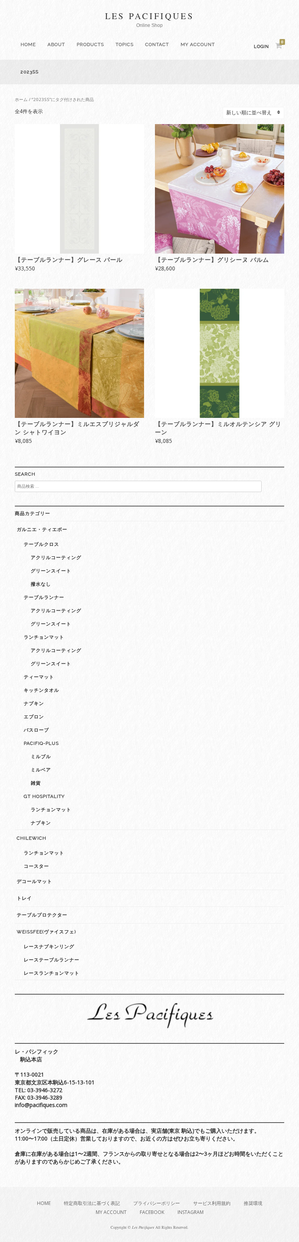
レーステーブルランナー (51, 960)
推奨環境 (253, 1203)
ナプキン (34, 703)
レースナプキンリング (49, 946)
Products (90, 44)
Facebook (152, 1212)
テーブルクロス (41, 544)
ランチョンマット (44, 637)
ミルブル (41, 756)
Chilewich (31, 838)
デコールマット (34, 881)
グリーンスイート (51, 571)
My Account (198, 44)
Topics (125, 44)
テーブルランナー (44, 597)
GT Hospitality (44, 796)
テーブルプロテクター (42, 915)
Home (28, 44)
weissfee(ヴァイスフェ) (46, 932)
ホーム (21, 99)
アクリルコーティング (56, 557)
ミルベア (41, 770)
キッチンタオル (41, 690)
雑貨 (36, 783)
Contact (157, 44)
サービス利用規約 (211, 1203)
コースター (36, 866)
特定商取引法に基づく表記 (92, 1203)
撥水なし (41, 584)
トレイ (24, 898)
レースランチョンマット (51, 973)
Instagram (191, 1212)
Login (261, 46)
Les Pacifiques (149, 15)
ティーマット (39, 677)
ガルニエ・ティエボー (42, 529)
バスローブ (36, 730)
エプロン (34, 717)
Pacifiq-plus (41, 743)
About (56, 44)
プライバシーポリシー (156, 1203)
